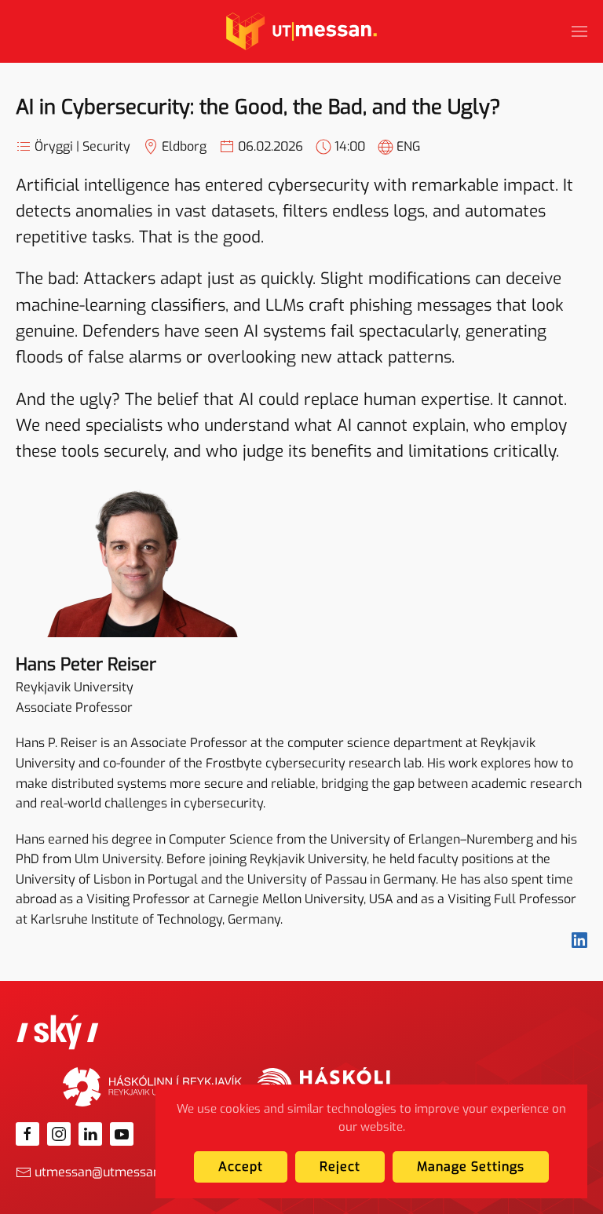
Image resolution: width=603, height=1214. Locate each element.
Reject (340, 1166)
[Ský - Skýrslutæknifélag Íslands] (58, 1031)
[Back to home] (301, 31)
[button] (579, 31)
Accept (240, 1166)
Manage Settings (470, 1166)
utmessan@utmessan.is (103, 1172)
